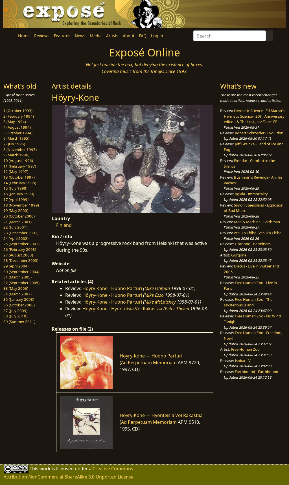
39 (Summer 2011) (19, 321)
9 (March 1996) (16, 154)
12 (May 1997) (15, 171)
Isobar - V (243, 360)
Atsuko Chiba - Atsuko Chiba (257, 232)
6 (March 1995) (16, 138)
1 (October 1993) (17, 110)
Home (24, 35)
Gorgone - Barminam (253, 243)
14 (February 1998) (19, 182)
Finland (64, 225)
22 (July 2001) (15, 227)
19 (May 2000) (15, 210)
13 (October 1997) (19, 177)
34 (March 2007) (17, 294)
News (80, 35)
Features (62, 35)
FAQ (142, 35)
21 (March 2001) (17, 221)
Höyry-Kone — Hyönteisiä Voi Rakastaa (161, 415)
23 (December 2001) (20, 232)
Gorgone (238, 255)
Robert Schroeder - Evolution (259, 132)
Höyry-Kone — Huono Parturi (151, 356)
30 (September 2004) (21, 271)
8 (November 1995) (20, 149)
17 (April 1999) (16, 199)
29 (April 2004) (16, 266)
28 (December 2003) (20, 260)
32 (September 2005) (21, 282)
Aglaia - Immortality (251, 193)
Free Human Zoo (245, 349)
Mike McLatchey (160, 302)
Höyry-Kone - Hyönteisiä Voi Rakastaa (122, 309)
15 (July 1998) (15, 188)
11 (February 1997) (19, 166)
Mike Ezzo (154, 295)
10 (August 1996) (18, 160)
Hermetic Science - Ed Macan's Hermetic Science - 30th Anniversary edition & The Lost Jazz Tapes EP (254, 116)
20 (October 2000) (19, 216)
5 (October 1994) (17, 132)
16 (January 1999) (18, 193)
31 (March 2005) (17, 277)
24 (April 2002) (16, 238)
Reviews (41, 35)
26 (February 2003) (19, 249)
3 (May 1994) (14, 121)
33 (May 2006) (15, 288)
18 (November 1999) (21, 205)
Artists (112, 35)
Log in (157, 35)
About (128, 35)
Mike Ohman (157, 288)
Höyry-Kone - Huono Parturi (112, 288)
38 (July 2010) (15, 316)
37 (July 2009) (15, 310)
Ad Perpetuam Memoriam (149, 362)
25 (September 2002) (21, 243)
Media (96, 35)
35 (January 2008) (18, 299)
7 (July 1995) (14, 143)
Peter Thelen (177, 309)
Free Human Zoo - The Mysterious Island (248, 302)
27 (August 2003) (18, 255)
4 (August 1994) (17, 127)
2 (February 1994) (18, 116)
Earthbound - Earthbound (256, 371)
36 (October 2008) (19, 305)
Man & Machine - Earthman (257, 221)
